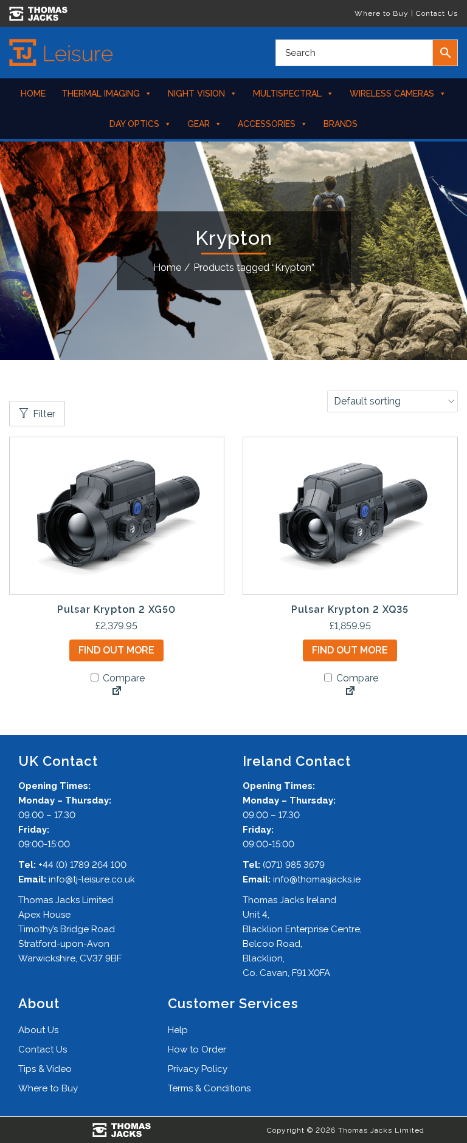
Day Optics (134, 124)
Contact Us (437, 13)
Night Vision (196, 93)
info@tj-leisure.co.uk (92, 879)
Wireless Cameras (392, 93)
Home (33, 93)
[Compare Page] (116, 692)
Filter (44, 414)
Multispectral (287, 93)
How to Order (197, 1049)
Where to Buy (382, 13)
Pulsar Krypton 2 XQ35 (350, 609)
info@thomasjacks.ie (317, 879)
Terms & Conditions (209, 1088)
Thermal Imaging (100, 93)
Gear (198, 124)
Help (178, 1030)
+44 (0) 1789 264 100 (82, 864)
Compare (122, 678)
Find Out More (116, 650)
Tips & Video (45, 1068)
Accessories (267, 124)
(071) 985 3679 (294, 864)
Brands (340, 124)
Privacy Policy (197, 1068)
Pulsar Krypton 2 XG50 (116, 609)
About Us (38, 1030)
